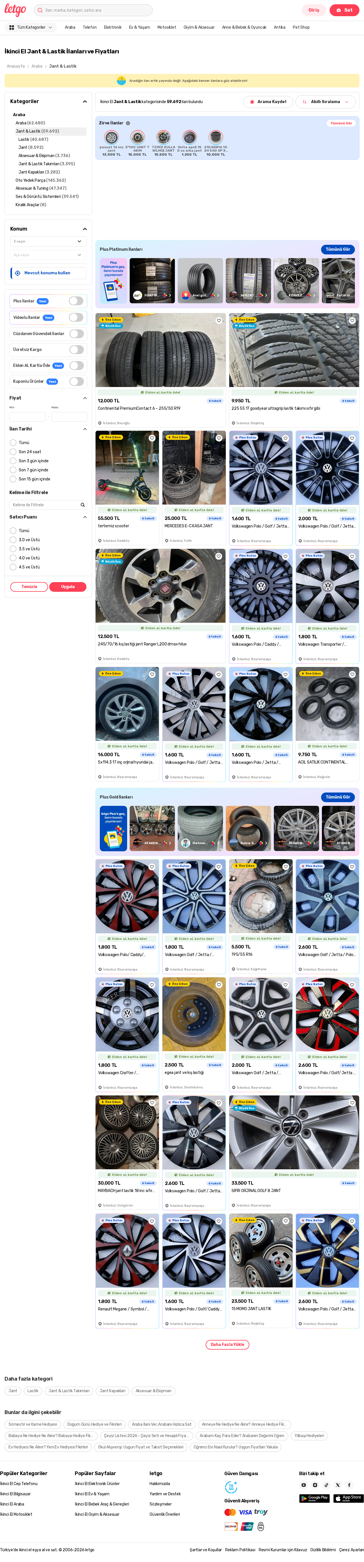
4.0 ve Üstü (29, 558)
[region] (227, 143)
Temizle (29, 586)
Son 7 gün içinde (33, 470)
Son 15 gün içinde (34, 479)
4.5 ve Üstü (29, 567)
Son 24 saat (30, 451)
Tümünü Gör (341, 123)
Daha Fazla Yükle (227, 1344)
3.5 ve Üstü (29, 549)
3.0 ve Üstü (29, 540)
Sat (348, 10)
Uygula (68, 586)
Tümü (24, 442)
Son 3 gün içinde (34, 461)
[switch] (76, 300)
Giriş (314, 10)
